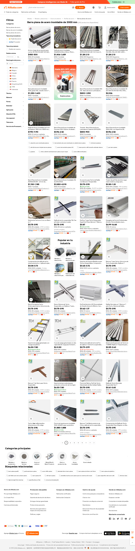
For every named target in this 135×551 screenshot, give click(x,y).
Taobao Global (75, 542)
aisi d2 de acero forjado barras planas (41, 147)
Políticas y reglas (35, 514)
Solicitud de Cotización (63, 497)
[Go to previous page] (62, 443)
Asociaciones (113, 510)
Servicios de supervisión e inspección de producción (38, 509)
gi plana (33, 151)
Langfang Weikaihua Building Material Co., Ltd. (91, 272)
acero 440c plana (47, 471)
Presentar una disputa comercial (93, 501)
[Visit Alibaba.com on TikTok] (130, 519)
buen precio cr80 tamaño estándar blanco (91, 147)
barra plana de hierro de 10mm (87, 471)
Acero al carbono (56, 18)
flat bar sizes (123, 475)
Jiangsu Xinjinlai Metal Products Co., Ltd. (39, 97)
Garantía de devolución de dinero (40, 497)
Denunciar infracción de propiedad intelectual (93, 509)
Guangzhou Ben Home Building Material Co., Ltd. (91, 353)
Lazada (67, 542)
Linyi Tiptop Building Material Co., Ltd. (39, 270)
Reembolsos (86, 505)
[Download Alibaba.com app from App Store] (110, 533)
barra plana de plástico (107, 471)
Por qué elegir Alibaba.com (12, 494)
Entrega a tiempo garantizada (39, 501)
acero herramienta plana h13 (65, 147)
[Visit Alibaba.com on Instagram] (122, 519)
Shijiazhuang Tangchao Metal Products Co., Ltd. (39, 353)
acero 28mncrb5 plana (80, 151)
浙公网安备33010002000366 (100, 548)
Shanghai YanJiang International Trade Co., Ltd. (65, 136)
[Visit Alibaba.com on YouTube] (126, 519)
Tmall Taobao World (58, 542)
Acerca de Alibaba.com (11, 489)
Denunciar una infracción (90, 514)
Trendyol (88, 542)
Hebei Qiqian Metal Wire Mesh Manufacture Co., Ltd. (39, 136)
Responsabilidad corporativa (12, 501)
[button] (73, 7)
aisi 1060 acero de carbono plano (17, 475)
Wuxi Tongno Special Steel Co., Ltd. (90, 58)
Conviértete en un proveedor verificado (118, 506)
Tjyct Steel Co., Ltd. (60, 58)
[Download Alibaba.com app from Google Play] (124, 533)
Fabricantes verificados (63, 494)
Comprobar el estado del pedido (118, 501)
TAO (83, 542)
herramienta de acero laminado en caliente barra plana (70, 143)
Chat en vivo (86, 497)
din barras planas (96, 143)
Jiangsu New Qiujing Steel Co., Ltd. (64, 188)
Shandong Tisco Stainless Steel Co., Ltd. (39, 58)
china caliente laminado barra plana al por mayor (54, 151)
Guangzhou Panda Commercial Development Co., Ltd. (91, 190)
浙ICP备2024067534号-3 (118, 548)
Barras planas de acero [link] (84, 18)
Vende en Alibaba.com (115, 494)
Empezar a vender (114, 497)
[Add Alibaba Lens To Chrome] (32, 533)
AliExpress (39, 542)
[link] (132, 532)
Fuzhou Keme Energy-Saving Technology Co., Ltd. (117, 229)
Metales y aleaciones (41, 18)
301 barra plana (51, 475)
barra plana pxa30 (13, 471)
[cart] (99, 8)
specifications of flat (34, 480)
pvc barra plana (112, 147)
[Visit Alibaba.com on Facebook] (110, 519)
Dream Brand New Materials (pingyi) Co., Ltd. (117, 351)
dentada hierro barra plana (65, 471)
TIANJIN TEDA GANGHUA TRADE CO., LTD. (117, 97)
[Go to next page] (94, 443)
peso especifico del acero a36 (106, 475)
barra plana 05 (37, 475)
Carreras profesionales (11, 505)
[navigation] (15, 231)
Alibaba (29, 18)
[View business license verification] (85, 548)
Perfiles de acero (69, 18)
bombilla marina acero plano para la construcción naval (76, 475)
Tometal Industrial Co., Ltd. (88, 136)
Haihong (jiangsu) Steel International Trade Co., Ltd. (91, 97)
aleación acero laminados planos (40, 143)
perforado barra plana (30, 471)
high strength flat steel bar (15, 480)
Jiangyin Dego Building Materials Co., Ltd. (91, 230)
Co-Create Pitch (9, 497)
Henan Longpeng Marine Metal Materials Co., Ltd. (65, 433)
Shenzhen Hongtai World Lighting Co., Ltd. (91, 313)
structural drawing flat (52, 480)
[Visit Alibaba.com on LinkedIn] (114, 519)
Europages (96, 542)
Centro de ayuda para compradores (93, 494)
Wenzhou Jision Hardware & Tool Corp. (117, 188)
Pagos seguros (34, 494)
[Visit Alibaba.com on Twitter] (118, 519)
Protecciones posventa (37, 505)
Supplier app (73, 533)
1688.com (47, 542)
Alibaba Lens (13, 533)
